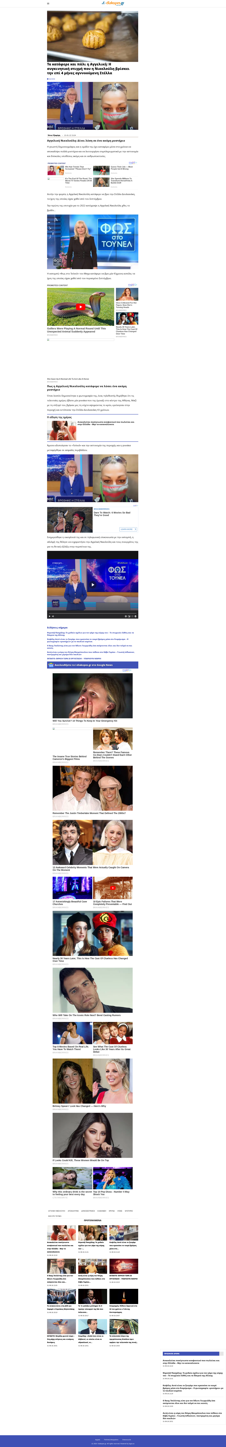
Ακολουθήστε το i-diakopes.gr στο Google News (84, 665)
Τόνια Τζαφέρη (54, 135)
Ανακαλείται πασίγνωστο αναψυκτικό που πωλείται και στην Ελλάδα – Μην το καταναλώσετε (106, 423)
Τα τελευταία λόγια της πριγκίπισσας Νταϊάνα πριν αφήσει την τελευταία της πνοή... (123, 1339)
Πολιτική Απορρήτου (111, 1440)
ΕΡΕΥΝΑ (112, 1211)
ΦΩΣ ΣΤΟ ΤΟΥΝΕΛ (54, 1216)
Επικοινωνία (126, 1440)
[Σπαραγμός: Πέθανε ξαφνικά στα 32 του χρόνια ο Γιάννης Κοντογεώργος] (123, 1296)
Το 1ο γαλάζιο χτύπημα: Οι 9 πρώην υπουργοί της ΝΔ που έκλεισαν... (90, 1309)
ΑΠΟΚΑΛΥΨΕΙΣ (73, 1211)
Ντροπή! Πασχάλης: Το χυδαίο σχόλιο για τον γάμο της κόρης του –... (91, 1245)
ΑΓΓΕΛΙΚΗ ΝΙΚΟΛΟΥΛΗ (56, 1211)
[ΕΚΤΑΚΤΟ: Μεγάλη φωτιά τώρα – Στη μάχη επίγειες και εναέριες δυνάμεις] (61, 1326)
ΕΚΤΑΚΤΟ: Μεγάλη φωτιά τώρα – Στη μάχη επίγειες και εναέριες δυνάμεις (61, 1339)
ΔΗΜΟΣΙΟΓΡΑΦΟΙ (88, 1211)
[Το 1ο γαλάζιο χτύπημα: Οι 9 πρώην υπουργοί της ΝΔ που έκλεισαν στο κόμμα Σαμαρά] (92, 1296)
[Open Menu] (48, 3)
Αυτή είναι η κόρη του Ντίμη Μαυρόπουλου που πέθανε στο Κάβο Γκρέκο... (91, 1278)
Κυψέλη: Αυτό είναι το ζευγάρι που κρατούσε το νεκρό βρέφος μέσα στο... (123, 1245)
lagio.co (131, 1444)
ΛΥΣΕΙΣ (119, 1211)
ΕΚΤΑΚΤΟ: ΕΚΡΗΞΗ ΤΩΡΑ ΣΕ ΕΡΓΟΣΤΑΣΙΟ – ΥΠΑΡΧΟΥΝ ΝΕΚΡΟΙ (74, 658)
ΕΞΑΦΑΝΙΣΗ (101, 1211)
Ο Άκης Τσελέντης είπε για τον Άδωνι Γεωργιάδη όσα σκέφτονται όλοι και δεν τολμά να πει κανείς (89, 646)
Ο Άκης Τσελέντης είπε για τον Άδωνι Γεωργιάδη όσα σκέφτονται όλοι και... (60, 1278)
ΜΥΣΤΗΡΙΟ (129, 1211)
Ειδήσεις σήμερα (57, 627)
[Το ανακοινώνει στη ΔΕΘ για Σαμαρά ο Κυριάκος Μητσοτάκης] (61, 1296)
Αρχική (97, 1440)
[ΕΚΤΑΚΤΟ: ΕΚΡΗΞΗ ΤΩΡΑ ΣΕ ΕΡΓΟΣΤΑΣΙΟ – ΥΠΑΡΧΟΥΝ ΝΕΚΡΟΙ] (123, 1266)
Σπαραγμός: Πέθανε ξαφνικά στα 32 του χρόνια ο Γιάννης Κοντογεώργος (123, 1309)
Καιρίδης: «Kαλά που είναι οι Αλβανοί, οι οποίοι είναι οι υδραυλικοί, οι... (90, 1339)
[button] (93, 36)
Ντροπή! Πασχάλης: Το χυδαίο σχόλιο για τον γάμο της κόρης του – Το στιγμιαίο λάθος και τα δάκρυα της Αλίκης (90, 633)
